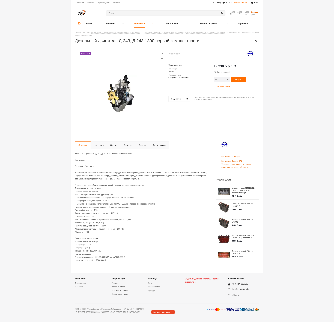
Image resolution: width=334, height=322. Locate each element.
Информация (118, 278)
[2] (172, 54)
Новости (79, 287)
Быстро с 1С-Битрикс (161, 312)
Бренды (151, 290)
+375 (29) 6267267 (240, 284)
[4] (177, 54)
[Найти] (222, 13)
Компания (80, 278)
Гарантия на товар (120, 294)
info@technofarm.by (240, 289)
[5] (179, 54)
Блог (150, 283)
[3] (174, 54)
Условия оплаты (119, 287)
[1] (169, 54)
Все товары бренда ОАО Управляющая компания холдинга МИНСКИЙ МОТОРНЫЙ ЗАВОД (236, 164)
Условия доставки (120, 290)
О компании (80, 283)
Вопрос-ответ (154, 287)
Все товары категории (230, 156)
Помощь (115, 283)
